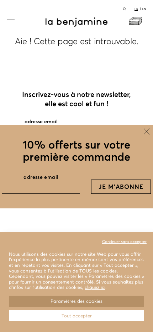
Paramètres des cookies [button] (76, 301)
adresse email (40, 177)
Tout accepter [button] (77, 316)
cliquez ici (95, 287)
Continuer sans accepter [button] (124, 241)
